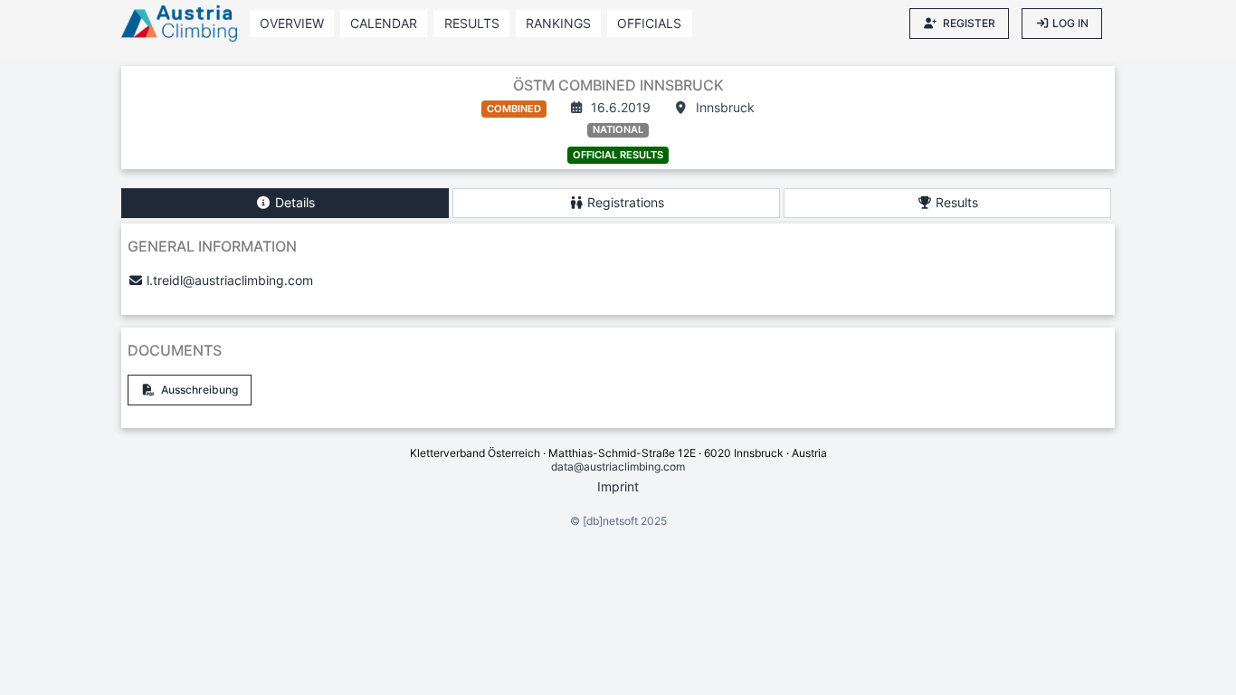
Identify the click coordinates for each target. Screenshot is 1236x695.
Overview (292, 23)
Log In (1070, 23)
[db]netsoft (610, 521)
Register (969, 23)
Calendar (383, 23)
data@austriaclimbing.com (618, 466)
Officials (649, 23)
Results (471, 23)
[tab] (285, 203)
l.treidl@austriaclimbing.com (230, 280)
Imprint (618, 486)
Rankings (558, 23)
